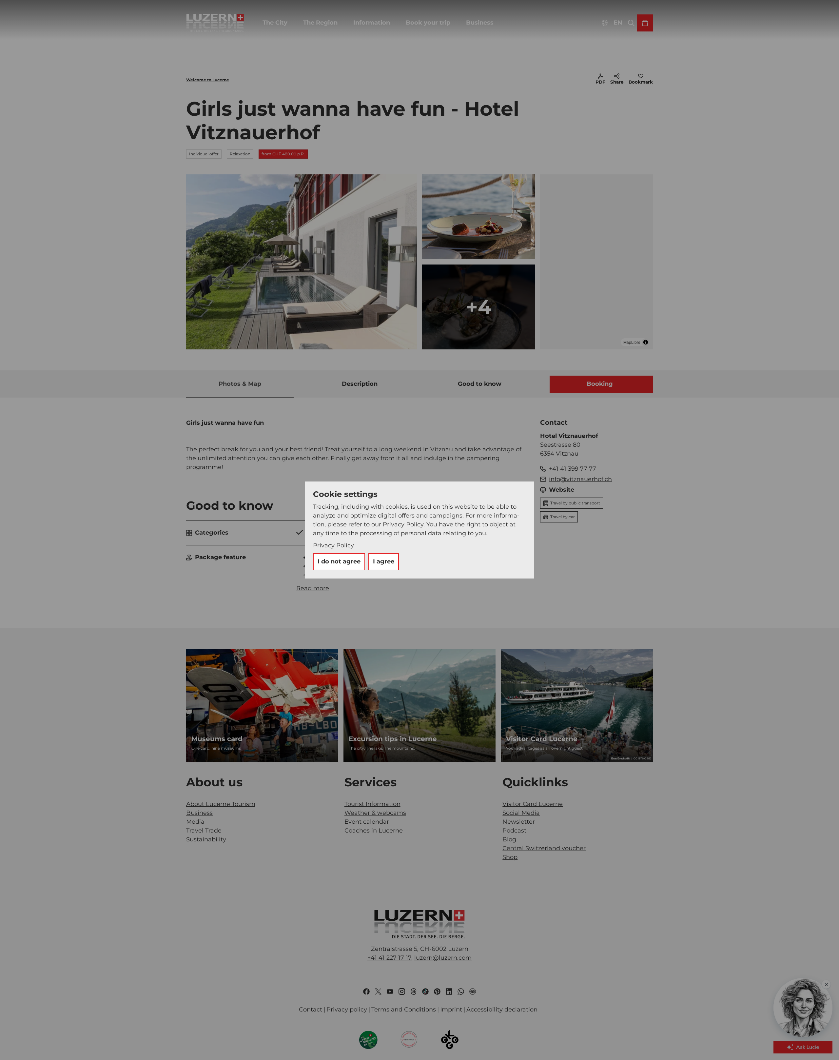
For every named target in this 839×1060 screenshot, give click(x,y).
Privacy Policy (333, 545)
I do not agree (339, 561)
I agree (383, 561)
